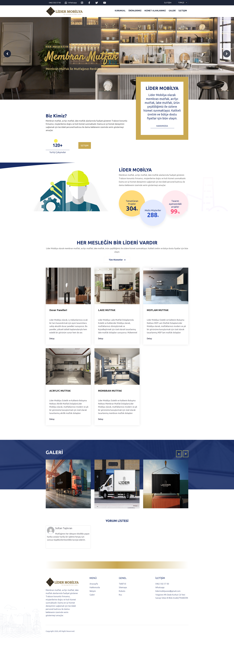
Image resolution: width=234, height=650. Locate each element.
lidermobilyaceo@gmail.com (167, 591)
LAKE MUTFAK (106, 310)
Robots (122, 591)
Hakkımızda (162, 126)
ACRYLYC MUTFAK (60, 390)
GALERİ (172, 10)
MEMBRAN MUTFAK (110, 390)
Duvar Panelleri (58, 310)
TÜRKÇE (181, 3)
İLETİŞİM (167, 3)
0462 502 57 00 (55, 3)
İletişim (84, 145)
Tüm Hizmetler (116, 260)
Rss (120, 595)
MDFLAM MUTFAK (158, 310)
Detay (51, 338)
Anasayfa (94, 584)
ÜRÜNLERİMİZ (134, 10)
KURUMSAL (120, 10)
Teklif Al (122, 584)
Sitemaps (123, 587)
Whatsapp (72, 3)
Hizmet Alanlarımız (155, 10)
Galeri (92, 595)
